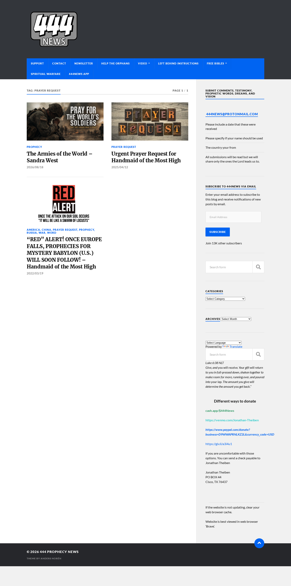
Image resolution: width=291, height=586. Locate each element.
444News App (79, 74)
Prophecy (34, 146)
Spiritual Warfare (46, 74)
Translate (236, 346)
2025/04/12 (119, 167)
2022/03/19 (35, 273)
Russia (32, 232)
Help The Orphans (115, 63)
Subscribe (217, 231)
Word (51, 232)
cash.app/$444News (219, 410)
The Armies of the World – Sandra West (60, 157)
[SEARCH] (258, 267)
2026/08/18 (35, 167)
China (46, 229)
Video (142, 63)
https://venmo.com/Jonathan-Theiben (232, 420)
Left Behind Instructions (178, 63)
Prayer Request (123, 146)
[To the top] (259, 543)
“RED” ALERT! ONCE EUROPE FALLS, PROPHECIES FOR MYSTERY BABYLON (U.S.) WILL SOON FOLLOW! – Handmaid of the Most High (64, 253)
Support (37, 63)
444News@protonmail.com (232, 114)
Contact (59, 63)
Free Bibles (215, 63)
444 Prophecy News (59, 552)
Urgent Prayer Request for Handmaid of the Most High (146, 157)
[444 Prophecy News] (145, 29)
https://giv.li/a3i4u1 (218, 444)
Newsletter (83, 63)
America (33, 229)
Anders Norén (51, 558)
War (42, 232)
